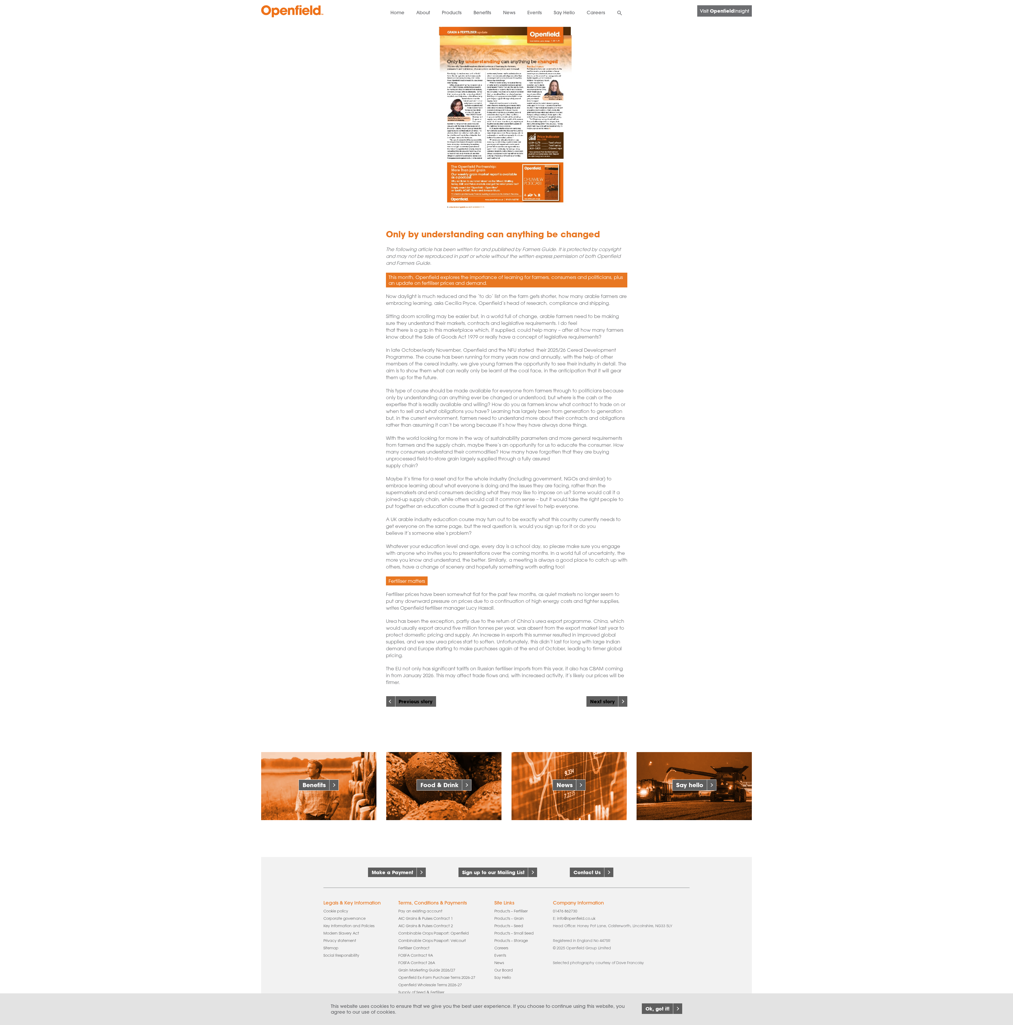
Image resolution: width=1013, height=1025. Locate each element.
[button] (620, 12)
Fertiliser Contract (413, 948)
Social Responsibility (341, 955)
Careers (596, 12)
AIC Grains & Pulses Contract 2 (425, 925)
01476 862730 (565, 911)
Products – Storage (511, 940)
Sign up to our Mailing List (493, 872)
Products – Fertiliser (511, 911)
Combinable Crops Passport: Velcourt (432, 940)
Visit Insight (724, 11)
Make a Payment (392, 872)
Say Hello (502, 977)
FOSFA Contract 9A (415, 955)
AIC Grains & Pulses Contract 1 (425, 918)
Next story (602, 701)
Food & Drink (439, 785)
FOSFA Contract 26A (416, 962)
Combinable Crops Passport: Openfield (433, 933)
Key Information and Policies (348, 925)
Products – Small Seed (514, 933)
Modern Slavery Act (341, 933)
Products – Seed (508, 925)
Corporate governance (344, 918)
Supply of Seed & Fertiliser (421, 992)
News (509, 12)
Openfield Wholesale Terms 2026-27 (430, 985)
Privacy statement (339, 940)
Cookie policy (335, 911)
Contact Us (587, 872)
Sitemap (330, 948)
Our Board (503, 970)
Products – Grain (509, 918)
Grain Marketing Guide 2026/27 (426, 970)
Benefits (314, 785)
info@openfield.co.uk (576, 918)
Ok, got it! (658, 1008)
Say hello (689, 785)
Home (397, 12)
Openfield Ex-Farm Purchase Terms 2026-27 (436, 977)
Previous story (415, 701)
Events (534, 12)
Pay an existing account (420, 911)
